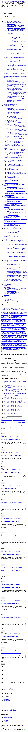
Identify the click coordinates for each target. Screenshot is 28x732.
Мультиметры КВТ (11, 261)
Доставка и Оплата (11, 291)
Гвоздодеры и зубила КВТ (13, 164)
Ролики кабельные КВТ (13, 221)
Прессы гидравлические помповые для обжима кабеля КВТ (17, 51)
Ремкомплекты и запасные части (12, 225)
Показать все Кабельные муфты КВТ (13, 280)
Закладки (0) (10, 300)
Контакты (6, 699)
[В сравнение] (2, 435)
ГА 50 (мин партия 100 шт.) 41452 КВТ (11, 653)
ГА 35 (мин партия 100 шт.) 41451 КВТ (11, 636)
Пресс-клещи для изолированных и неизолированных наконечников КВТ (16, 40)
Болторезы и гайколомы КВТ (14, 22)
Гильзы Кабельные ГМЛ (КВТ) (14, 118)
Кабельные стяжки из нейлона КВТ (16, 82)
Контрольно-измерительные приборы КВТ (14, 260)
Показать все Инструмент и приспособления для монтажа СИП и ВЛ (15, 217)
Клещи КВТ (10, 168)
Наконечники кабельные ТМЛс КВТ (16, 141)
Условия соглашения (12, 293)
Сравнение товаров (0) (12, 302)
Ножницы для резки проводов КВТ (16, 30)
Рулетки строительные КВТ (14, 177)
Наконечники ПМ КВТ (12, 144)
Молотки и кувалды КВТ (13, 171)
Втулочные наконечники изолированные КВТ (13, 115)
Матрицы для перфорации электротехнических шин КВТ (14, 202)
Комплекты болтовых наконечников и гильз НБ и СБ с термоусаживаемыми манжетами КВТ (16, 252)
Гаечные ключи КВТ (12, 163)
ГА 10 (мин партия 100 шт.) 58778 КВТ (11, 505)
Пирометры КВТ (11, 263)
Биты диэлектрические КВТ (14, 61)
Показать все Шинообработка (11, 204)
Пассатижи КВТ (11, 176)
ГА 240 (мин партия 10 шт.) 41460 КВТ (11, 587)
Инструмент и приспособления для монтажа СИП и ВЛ (14, 339)
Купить (2, 433)
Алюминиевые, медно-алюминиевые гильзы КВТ (13, 313)
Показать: (3, 417)
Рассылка (6, 721)
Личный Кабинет (8, 717)
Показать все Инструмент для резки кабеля (15, 34)
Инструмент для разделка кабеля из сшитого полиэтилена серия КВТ (16, 150)
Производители (8, 707)
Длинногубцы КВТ (12, 167)
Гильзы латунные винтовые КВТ (15, 249)
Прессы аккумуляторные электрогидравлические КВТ (14, 48)
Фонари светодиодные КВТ (14, 235)
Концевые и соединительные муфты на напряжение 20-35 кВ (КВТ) (17, 273)
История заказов (8, 718)
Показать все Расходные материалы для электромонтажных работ (14, 103)
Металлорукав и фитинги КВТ (14, 88)
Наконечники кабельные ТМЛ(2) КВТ (16, 133)
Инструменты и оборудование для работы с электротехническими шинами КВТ (17, 199)
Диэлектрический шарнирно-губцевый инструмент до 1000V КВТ (17, 63)
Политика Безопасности (13, 292)
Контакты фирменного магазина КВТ (16, 288)
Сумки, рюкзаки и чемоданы (11, 183)
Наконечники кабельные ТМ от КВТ (16, 125)
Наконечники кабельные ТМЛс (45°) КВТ (14, 408)
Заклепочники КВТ (12, 187)
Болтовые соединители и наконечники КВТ (15, 240)
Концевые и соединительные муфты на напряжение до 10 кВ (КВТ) (17, 278)
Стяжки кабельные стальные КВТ (15, 98)
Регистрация (10, 299)
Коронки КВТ (10, 85)
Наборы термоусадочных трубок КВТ (16, 92)
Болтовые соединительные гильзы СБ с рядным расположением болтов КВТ (17, 247)
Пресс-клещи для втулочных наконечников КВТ (14, 38)
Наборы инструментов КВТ (14, 172)
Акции (5, 711)
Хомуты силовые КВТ (12, 101)
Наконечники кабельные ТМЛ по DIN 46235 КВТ (13, 327)
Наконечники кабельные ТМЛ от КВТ (16, 129)
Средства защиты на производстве (12, 228)
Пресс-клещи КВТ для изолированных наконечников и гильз (16, 44)
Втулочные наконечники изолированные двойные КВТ (14, 113)
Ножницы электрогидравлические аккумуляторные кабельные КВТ (15, 26)
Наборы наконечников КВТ (14, 122)
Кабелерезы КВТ (11, 24)
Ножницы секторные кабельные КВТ (16, 32)
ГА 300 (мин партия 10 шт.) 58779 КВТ (11, 620)
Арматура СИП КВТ (12, 208)
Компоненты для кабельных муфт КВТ (17, 271)
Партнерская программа (10, 710)
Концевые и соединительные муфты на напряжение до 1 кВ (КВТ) (17, 275)
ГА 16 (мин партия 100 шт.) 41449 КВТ (11, 554)
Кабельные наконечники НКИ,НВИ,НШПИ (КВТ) (13, 121)
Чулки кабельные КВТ (12, 215)
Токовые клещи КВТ (12, 265)
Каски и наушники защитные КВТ (15, 229)
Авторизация (10, 298)
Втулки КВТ (10, 78)
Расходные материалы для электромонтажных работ (10, 311)
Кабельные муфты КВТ (10, 269)
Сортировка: (4, 415)
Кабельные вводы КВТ (12, 81)
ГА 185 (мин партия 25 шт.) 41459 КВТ (11, 570)
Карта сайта (7, 702)
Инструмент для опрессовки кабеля (13, 36)
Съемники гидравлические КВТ (12, 281)
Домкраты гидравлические (10, 239)
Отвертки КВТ (10, 175)
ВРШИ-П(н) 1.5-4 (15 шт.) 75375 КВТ (10, 472)
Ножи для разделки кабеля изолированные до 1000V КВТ (14, 68)
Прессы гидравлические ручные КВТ (16, 53)
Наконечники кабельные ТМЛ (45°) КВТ (14, 400)
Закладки (6, 720)
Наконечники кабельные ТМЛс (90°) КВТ (14, 409)
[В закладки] (1, 435)
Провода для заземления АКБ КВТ (15, 93)
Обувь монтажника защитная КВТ (15, 231)
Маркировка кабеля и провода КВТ (16, 86)
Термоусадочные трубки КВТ (14, 100)
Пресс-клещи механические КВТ (15, 46)
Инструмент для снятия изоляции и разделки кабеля (14, 335)
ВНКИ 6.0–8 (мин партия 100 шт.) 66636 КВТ (13, 422)
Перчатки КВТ (10, 233)
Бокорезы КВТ (10, 161)
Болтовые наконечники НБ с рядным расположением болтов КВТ (16, 242)
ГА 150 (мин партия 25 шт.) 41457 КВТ (11, 538)
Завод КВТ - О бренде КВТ (14, 289)
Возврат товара (7, 700)
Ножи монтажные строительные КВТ (16, 173)
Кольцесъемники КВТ (12, 169)
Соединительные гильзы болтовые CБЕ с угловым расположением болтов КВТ (17, 255)
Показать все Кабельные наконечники (13, 145)
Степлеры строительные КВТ (14, 179)
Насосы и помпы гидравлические (12, 227)
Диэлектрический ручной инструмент (13, 60)
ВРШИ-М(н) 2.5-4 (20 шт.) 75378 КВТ (11, 455)
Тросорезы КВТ (11, 33)
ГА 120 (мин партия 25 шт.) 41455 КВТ (11, 521)
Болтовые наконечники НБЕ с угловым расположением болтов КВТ (17, 245)
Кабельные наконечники (10, 105)
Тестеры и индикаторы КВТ (14, 264)
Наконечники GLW (12, 124)
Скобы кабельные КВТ (12, 94)
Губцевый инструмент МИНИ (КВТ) (16, 165)
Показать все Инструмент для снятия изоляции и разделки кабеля (13, 158)
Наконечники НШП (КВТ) (13, 143)
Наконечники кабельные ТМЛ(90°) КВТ (17, 134)
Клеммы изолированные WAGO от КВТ (17, 84)
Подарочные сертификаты (10, 709)
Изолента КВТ (10, 80)
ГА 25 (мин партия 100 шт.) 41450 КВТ (11, 603)
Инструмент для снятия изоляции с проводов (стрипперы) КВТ (16, 153)
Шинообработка (8, 196)
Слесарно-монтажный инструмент (12, 160)
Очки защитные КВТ (12, 232)
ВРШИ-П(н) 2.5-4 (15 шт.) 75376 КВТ (10, 488)
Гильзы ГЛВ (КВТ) (11, 117)
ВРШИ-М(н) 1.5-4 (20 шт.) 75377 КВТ (11, 439)
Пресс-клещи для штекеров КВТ (15, 42)
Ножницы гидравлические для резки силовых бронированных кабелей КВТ (17, 28)
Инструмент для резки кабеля (11, 21)
